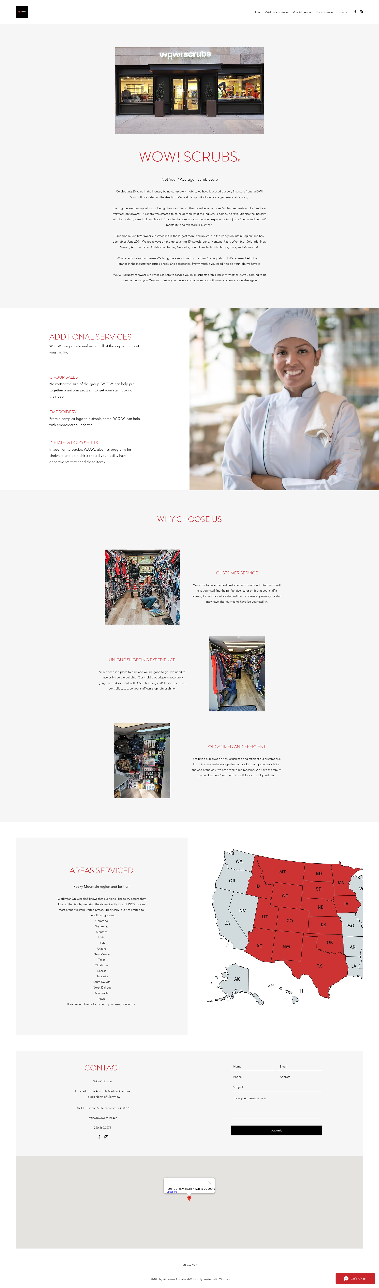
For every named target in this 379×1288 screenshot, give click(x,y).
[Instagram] (361, 12)
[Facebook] (355, 12)
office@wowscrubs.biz (103, 1118)
